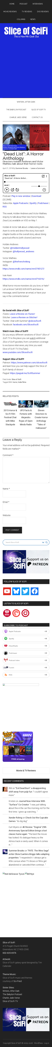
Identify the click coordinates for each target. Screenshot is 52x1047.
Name (6, 488)
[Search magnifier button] (46, 542)
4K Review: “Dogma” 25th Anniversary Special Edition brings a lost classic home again (28, 830)
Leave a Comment (38, 168)
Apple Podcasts (20, 203)
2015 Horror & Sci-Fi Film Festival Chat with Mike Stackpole (10, 417)
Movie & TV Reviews (26, 770)
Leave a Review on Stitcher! (24, 317)
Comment (8, 455)
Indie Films (22, 382)
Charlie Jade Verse (11, 998)
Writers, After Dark (11, 991)
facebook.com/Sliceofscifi (25, 324)
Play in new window (20, 196)
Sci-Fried (18, 981)
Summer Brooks (22, 168)
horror (15, 382)
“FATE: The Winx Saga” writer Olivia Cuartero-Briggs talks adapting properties (29, 854)
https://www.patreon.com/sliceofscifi (29, 362)
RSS (5, 206)
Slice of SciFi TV (10, 1001)
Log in (46, 1043)
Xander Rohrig (15, 817)
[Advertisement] (26, 67)
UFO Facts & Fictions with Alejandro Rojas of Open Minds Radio (26, 417)
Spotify (33, 203)
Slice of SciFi (26, 32)
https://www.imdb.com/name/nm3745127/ (23, 268)
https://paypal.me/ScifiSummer (25, 373)
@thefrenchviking (21, 261)
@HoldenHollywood (19, 248)
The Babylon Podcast (12, 994)
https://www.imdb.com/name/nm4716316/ (23, 279)
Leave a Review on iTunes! (22, 314)
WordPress (38, 1043)
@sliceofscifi (34, 321)
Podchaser (43, 203)
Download (36, 196)
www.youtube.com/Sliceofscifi (18, 352)
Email (6, 502)
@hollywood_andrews (23, 251)
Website (7, 515)
